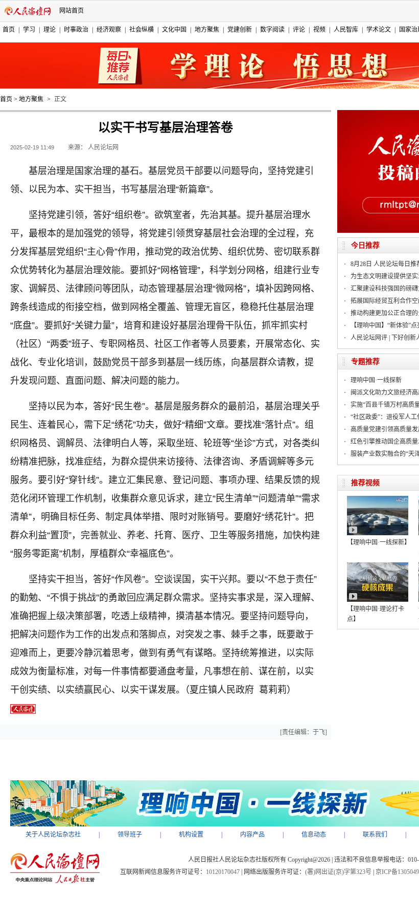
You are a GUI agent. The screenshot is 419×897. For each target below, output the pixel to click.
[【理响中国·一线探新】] (377, 499)
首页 (9, 29)
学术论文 (378, 29)
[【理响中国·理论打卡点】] (377, 566)
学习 (29, 29)
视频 (319, 29)
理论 (49, 29)
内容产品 (252, 834)
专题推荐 (365, 361)
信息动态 (313, 834)
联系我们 (375, 834)
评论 (299, 29)
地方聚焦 (207, 29)
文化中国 (174, 29)
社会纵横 (141, 29)
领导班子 (130, 834)
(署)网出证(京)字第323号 (338, 872)
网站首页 (71, 10)
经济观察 (109, 29)
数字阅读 (272, 29)
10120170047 (223, 872)
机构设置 (191, 834)
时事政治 (76, 29)
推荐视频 (365, 483)
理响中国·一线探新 (376, 380)
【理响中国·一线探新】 (378, 542)
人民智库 (346, 29)
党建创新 (239, 29)
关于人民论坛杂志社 (53, 834)
